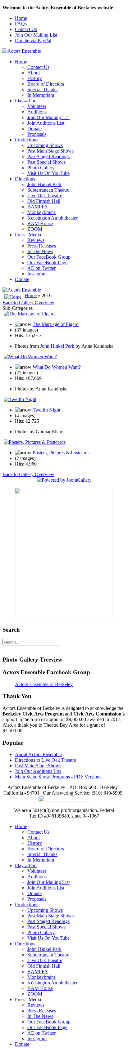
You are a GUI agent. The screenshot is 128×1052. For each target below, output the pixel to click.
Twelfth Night (46, 409)
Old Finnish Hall (43, 201)
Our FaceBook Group (49, 257)
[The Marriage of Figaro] (29, 313)
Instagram (37, 273)
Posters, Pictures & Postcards (61, 452)
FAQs (21, 23)
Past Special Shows (46, 162)
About (33, 72)
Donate (34, 128)
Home (21, 18)
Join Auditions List (45, 123)
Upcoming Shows (45, 145)
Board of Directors (45, 84)
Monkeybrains (41, 212)
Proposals (36, 134)
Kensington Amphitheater (52, 218)
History (34, 78)
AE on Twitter (41, 268)
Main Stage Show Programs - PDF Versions (58, 776)
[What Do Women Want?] (30, 356)
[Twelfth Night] (20, 399)
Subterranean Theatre (48, 190)
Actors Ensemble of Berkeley (44, 684)
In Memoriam (40, 95)
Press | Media (28, 234)
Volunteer (36, 106)
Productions (26, 139)
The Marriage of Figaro (56, 324)
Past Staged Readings (48, 156)
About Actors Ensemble (38, 754)
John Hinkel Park (44, 184)
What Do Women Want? (57, 367)
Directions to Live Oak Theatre (45, 760)
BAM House (40, 223)
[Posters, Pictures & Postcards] (34, 442)
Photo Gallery (41, 167)
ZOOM (34, 229)
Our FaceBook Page (47, 262)
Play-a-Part (26, 100)
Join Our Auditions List (38, 771)
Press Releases (41, 245)
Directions (25, 178)
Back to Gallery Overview (28, 302)
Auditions (37, 111)
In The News (40, 251)
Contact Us (26, 29)
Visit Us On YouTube (48, 173)
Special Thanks (42, 89)
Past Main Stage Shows (50, 151)
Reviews (35, 240)
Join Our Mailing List (36, 35)
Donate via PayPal (33, 40)
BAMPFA (37, 206)
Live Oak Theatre (44, 195)
